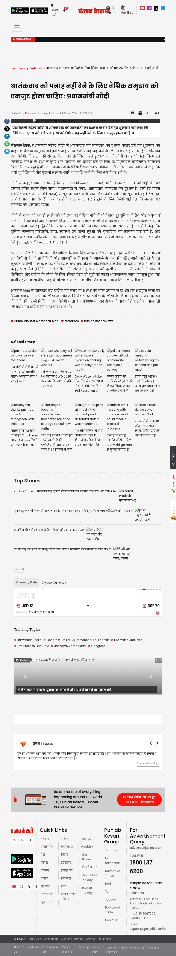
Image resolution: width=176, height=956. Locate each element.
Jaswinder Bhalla (27, 640)
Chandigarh (51, 939)
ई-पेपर (45, 839)
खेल (63, 886)
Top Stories (27, 480)
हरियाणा (66, 839)
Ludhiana (66, 939)
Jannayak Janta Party (68, 646)
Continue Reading (148, 763)
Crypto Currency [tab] (54, 583)
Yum (108, 892)
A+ (157, 113)
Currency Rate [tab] (26, 582)
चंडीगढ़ (45, 886)
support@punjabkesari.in (148, 929)
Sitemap (84, 947)
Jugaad (110, 900)
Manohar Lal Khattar (92, 640)
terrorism (70, 321)
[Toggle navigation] (17, 27)
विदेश (44, 863)
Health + (87, 847)
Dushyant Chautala (126, 640)
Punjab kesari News (96, 321)
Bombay (79, 939)
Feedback (33, 947)
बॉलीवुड (86, 839)
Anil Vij (68, 640)
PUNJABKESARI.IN (137, 947)
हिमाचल (46, 902)
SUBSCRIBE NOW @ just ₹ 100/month (139, 799)
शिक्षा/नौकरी (89, 867)
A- (148, 113)
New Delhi (36, 939)
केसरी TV (47, 847)
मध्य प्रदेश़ (67, 847)
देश (43, 855)
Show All (19, 569)
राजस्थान (66, 871)
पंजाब (44, 878)
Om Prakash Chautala (31, 646)
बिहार (64, 855)
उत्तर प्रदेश (47, 894)
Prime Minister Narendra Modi (35, 321)
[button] (25, 676)
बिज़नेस (66, 878)
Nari (108, 884)
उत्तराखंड (66, 863)
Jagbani (111, 850)
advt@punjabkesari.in (145, 848)
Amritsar (91, 939)
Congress (52, 640)
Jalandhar (105, 939)
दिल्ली (45, 871)
